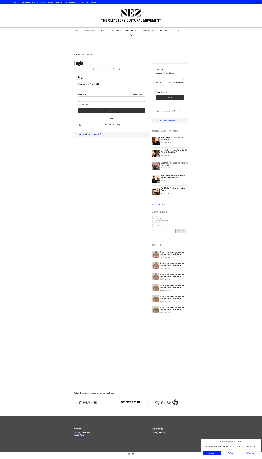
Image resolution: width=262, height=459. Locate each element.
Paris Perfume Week (46, 2)
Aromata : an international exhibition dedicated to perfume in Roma (172, 253)
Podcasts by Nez (148, 30)
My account (256, 2)
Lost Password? (94, 134)
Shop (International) (72, 2)
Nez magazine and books (30, 2)
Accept (211, 453)
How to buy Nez (165, 30)
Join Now (82, 134)
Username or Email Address (90, 84)
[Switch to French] (186, 30)
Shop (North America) (89, 2)
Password (82, 94)
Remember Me (86, 105)
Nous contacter (80, 437)
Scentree (59, 2)
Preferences (250, 453)
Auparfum (16, 2)
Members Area (88, 30)
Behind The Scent (131, 30)
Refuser (230, 453)
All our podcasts (158, 204)
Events (102, 30)
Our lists (155, 216)
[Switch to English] (129, 454)
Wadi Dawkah (115, 30)
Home (76, 30)
